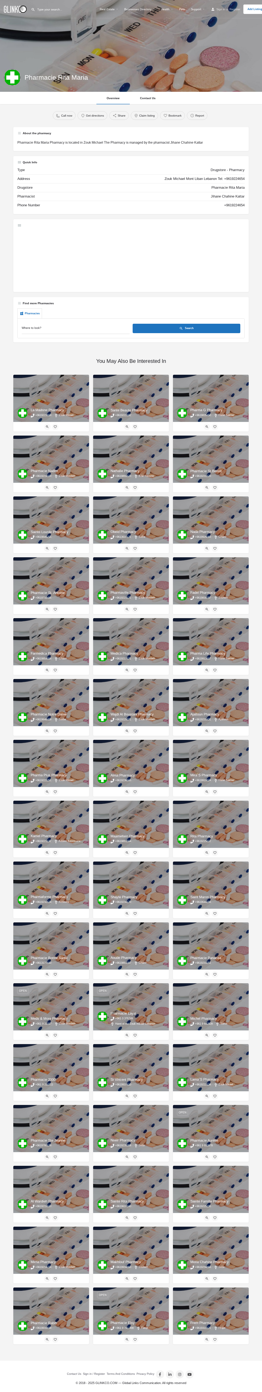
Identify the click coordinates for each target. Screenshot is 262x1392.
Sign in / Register (94, 1373)
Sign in (220, 9)
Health (165, 9)
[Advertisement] (131, 259)
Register (234, 9)
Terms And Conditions (121, 1373)
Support (196, 9)
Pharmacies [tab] (32, 313)
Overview (113, 98)
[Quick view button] (47, 427)
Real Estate (107, 9)
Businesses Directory (137, 9)
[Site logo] (15, 8)
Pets (182, 9)
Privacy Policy (145, 1373)
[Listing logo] (12, 77)
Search (189, 328)
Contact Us (148, 98)
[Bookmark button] (55, 427)
